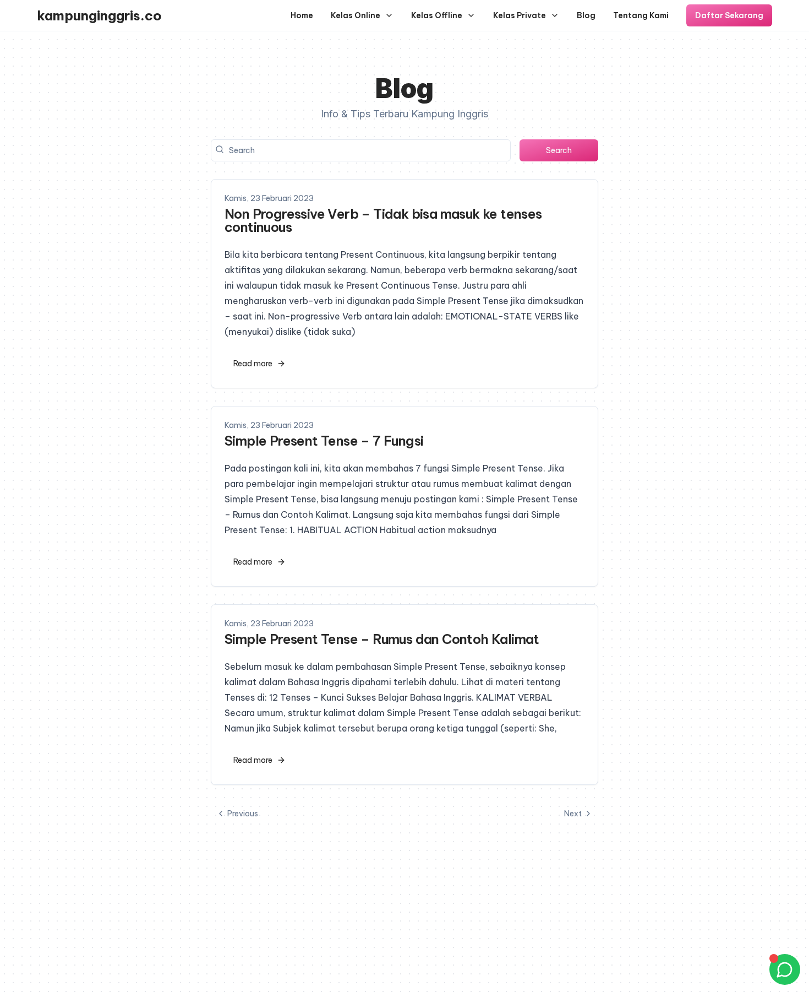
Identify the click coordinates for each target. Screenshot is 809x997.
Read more (252, 364)
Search (559, 150)
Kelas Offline (436, 15)
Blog (586, 15)
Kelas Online (355, 15)
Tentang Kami (641, 15)
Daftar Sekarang (729, 15)
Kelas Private (519, 15)
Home (302, 15)
